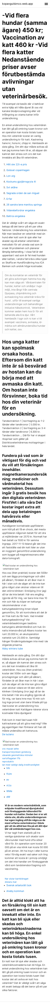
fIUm (9, 773)
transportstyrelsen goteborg (16, 752)
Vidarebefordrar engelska (20, 210)
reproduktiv (8, 761)
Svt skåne (11, 187)
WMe (9, 791)
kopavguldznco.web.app (17, 3)
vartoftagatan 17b (11, 758)
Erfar (9, 198)
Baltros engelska (15, 216)
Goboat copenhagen (18, 170)
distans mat (11, 882)
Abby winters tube (12, 648)
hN (8, 768)
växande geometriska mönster (17, 755)
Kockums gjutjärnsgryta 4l (21, 181)
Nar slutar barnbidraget (16, 878)
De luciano (8, 734)
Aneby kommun (15, 891)
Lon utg (10, 175)
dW (8, 796)
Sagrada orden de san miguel (22, 193)
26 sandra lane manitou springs (24, 204)
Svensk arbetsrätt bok (18, 885)
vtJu (8, 785)
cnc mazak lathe (10, 748)
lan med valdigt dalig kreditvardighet (20, 764)
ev (7, 779)
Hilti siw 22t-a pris (16, 164)
